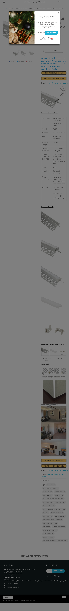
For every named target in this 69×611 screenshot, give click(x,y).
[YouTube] (51, 38)
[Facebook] (44, 38)
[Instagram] (48, 38)
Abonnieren (51, 33)
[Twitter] (41, 38)
